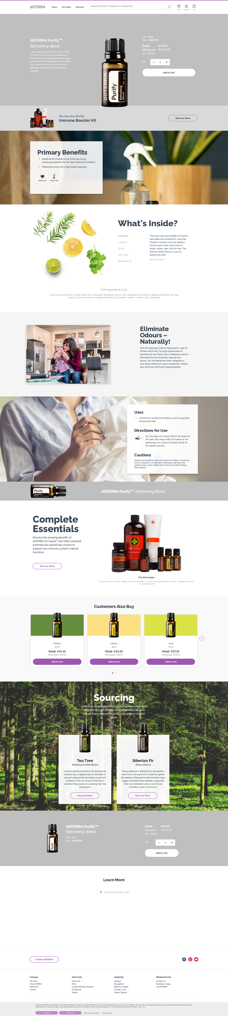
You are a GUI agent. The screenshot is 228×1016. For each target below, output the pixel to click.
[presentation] (202, 638)
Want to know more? (92, 1013)
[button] (112, 673)
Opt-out (70, 1013)
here (144, 1007)
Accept (47, 1013)
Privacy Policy (107, 1013)
